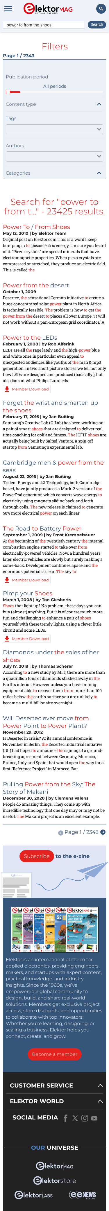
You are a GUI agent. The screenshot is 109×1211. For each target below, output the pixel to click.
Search (97, 24)
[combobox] (54, 129)
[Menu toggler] (8, 8)
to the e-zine (57, 856)
